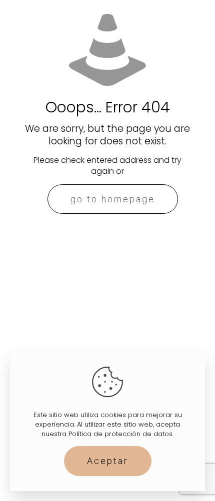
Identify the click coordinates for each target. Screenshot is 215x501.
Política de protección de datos (120, 434)
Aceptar (107, 461)
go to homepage (112, 199)
